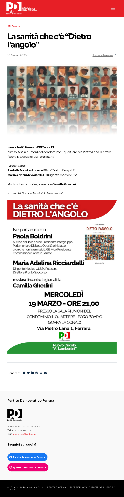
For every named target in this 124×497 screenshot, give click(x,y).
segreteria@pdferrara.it (25, 434)
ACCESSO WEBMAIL (57, 487)
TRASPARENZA (96, 487)
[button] (113, 8)
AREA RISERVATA (78, 487)
